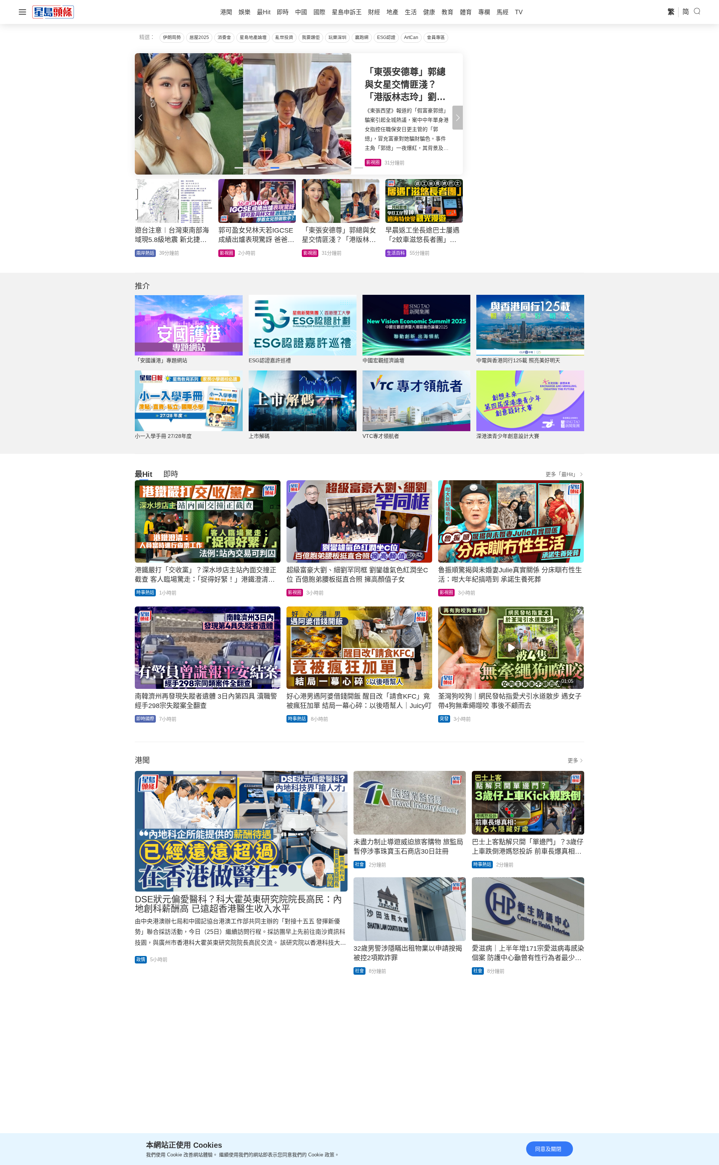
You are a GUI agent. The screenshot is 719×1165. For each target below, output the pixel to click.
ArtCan (411, 37)
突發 (444, 719)
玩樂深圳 (337, 37)
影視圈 (294, 592)
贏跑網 (361, 37)
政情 (140, 253)
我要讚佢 (311, 37)
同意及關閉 (548, 1149)
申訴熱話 (396, 253)
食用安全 (312, 253)
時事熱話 (229, 253)
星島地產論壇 (253, 37)
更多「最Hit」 (562, 474)
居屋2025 (199, 37)
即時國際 (145, 719)
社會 (359, 864)
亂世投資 (284, 37)
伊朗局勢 (172, 37)
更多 (573, 760)
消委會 (224, 37)
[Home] (53, 11)
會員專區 (436, 37)
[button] (457, 118)
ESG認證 (386, 37)
